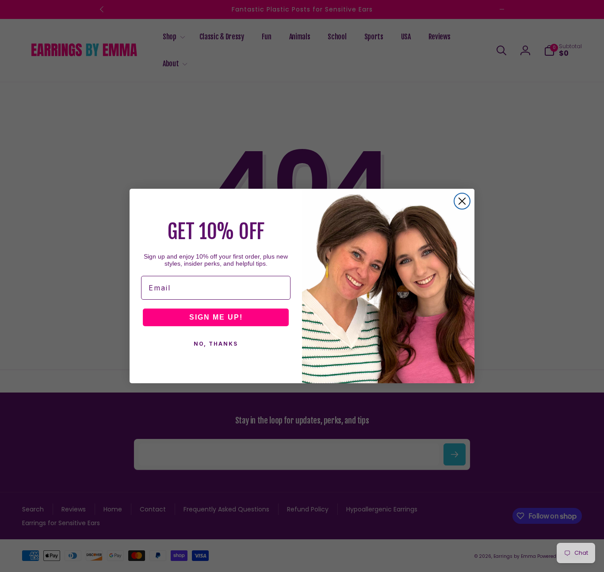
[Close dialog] (462, 201)
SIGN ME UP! (216, 317)
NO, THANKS (216, 343)
